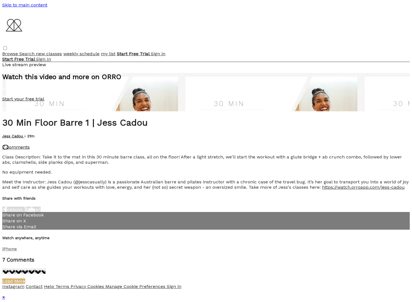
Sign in (158, 53)
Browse (10, 53)
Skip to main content (24, 5)
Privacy (79, 286)
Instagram (13, 286)
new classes (49, 53)
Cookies (96, 286)
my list (108, 53)
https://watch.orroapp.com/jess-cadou (363, 187)
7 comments (16, 147)
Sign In (43, 59)
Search (27, 53)
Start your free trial (23, 99)
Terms (63, 286)
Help (49, 286)
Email (34, 209)
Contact (34, 286)
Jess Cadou (13, 136)
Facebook (13, 209)
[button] (5, 48)
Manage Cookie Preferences (136, 286)
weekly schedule (81, 53)
